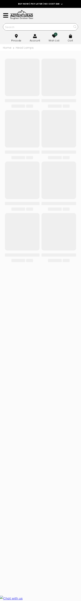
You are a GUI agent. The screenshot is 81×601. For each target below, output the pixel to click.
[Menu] (6, 15)
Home (7, 48)
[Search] (75, 26)
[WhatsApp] (11, 598)
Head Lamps (25, 48)
